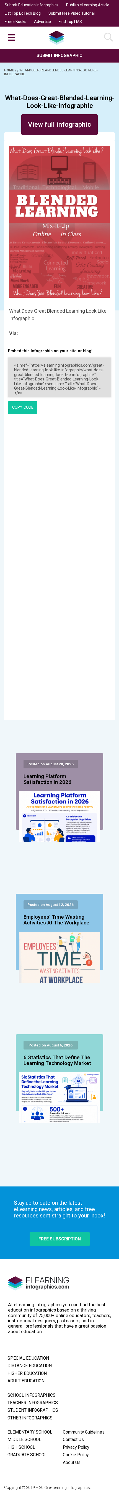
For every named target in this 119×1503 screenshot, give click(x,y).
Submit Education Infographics (31, 5)
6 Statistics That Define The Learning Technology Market (57, 1060)
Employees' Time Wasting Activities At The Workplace (56, 920)
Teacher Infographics (32, 1402)
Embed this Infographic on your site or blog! (50, 351)
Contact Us (73, 1439)
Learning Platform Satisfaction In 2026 (47, 779)
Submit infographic (59, 55)
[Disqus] (59, 493)
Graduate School (27, 1454)
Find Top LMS (70, 21)
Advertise (42, 21)
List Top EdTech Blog (23, 13)
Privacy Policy (76, 1447)
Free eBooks (15, 21)
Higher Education (27, 1373)
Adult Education (26, 1380)
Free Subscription (59, 1239)
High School (21, 1447)
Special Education (28, 1358)
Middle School (24, 1439)
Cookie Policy (76, 1454)
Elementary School (29, 1432)
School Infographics (31, 1395)
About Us (72, 1462)
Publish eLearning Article (87, 5)
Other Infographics (30, 1418)
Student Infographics (32, 1410)
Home (9, 70)
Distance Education (29, 1365)
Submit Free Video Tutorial (71, 13)
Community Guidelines (84, 1432)
